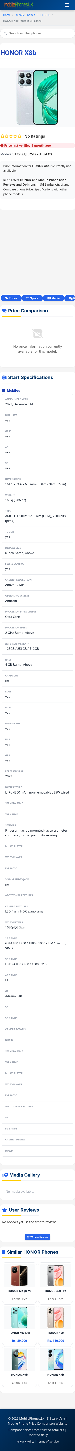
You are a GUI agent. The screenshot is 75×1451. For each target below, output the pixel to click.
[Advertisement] (37, 252)
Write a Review (39, 1237)
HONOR (45, 15)
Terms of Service (48, 1441)
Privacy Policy (25, 1441)
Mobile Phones (25, 15)
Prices (12, 298)
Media (55, 298)
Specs (33, 298)
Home (7, 15)
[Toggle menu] (67, 5)
